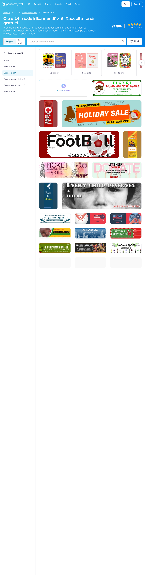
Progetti (10, 41)
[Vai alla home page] (11, 4)
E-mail (20, 41)
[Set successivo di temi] (141, 63)
